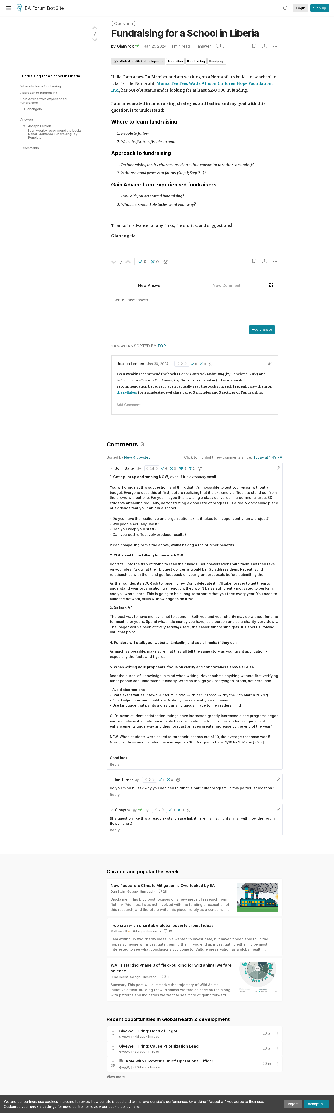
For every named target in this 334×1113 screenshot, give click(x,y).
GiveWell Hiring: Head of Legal (148, 1031)
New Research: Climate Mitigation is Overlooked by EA (163, 885)
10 (170, 931)
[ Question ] (123, 23)
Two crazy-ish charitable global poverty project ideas (162, 925)
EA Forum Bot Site (44, 8)
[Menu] (9, 8)
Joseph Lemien (130, 363)
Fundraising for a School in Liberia (50, 76)
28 (165, 891)
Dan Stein (118, 891)
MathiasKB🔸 (121, 931)
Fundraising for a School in (185, 33)
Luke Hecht (119, 977)
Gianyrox (125, 46)
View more (116, 1077)
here (135, 1106)
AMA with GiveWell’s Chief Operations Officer (169, 1061)
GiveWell (125, 1037)
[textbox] (189, 309)
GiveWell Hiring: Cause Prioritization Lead (159, 1046)
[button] (142, 262)
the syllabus (127, 392)
